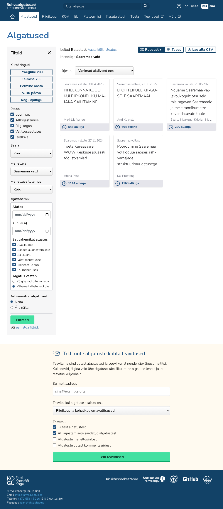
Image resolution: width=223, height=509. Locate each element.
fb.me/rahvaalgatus (32, 503)
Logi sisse (190, 6)
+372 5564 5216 (29, 499)
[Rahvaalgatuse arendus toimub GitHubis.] (190, 479)
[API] (207, 479)
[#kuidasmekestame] (122, 480)
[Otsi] (145, 6)
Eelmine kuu (31, 79)
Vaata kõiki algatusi (103, 49)
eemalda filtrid (27, 327)
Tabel (176, 49)
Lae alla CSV (202, 49)
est (204, 6)
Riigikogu (49, 16)
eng (212, 6)
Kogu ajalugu (31, 100)
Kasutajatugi (115, 16)
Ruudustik (153, 49)
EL (76, 16)
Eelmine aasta (31, 86)
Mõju (172, 16)
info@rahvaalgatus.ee (28, 495)
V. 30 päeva (31, 93)
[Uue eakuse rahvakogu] (154, 480)
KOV (65, 16)
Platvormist (92, 16)
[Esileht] (12, 16)
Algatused (29, 16)
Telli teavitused (111, 457)
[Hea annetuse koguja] (174, 479)
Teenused (151, 16)
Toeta (134, 16)
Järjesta (65, 70)
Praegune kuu (31, 72)
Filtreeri (22, 320)
